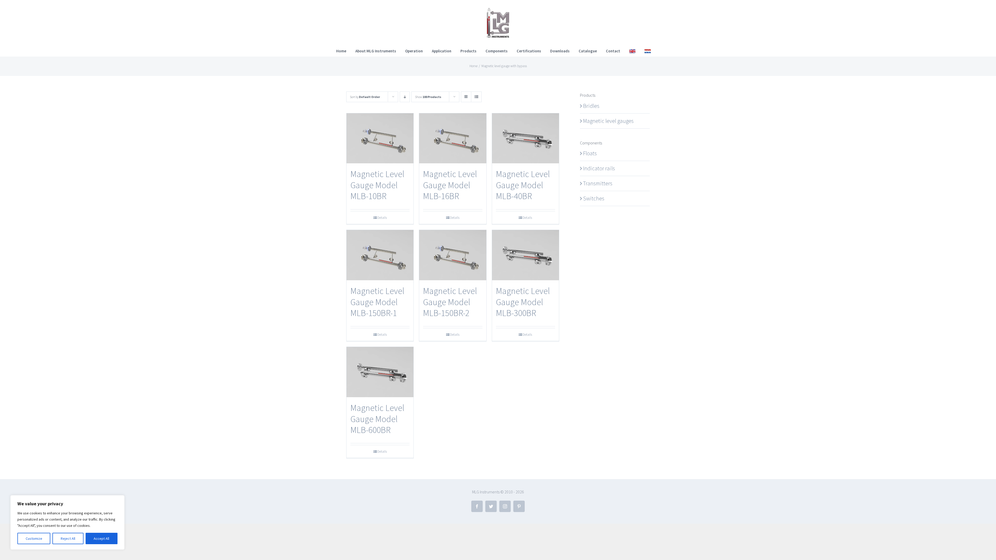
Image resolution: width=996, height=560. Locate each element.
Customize (34, 538)
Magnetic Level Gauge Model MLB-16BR (450, 185)
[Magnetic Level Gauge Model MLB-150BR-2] (452, 255)
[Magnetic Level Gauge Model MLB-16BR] (452, 138)
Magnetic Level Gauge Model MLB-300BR (523, 301)
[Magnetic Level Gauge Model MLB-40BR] (525, 138)
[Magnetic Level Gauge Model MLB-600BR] (380, 372)
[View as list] (476, 97)
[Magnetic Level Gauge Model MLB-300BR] (525, 255)
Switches (593, 198)
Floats (590, 153)
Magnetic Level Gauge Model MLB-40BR (523, 185)
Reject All (68, 538)
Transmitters (597, 183)
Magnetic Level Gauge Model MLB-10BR (377, 185)
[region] (67, 522)
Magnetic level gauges (608, 120)
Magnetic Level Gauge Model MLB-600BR (377, 418)
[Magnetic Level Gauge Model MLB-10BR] (380, 138)
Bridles (591, 105)
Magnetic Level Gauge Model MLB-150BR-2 (450, 301)
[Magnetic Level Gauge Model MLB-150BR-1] (380, 255)
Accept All (101, 538)
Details (382, 217)
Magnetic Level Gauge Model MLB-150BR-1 (377, 301)
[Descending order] (405, 97)
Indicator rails (599, 168)
